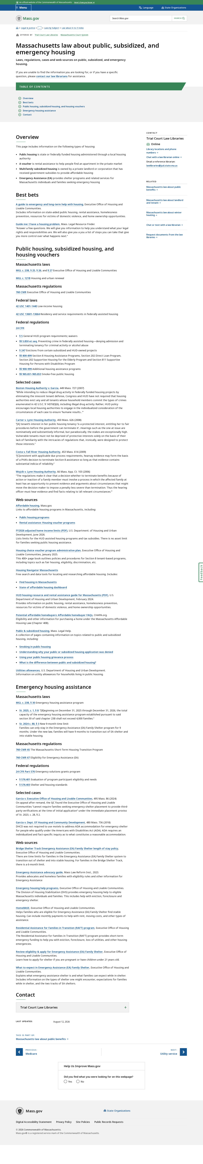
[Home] (17, 28)
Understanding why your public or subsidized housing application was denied (66, 652)
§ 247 (22, 350)
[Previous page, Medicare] (19, 1052)
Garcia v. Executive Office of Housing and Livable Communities (54, 798)
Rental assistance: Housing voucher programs (47, 522)
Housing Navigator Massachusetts (37, 570)
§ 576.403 (24, 784)
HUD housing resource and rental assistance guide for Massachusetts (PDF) (62, 595)
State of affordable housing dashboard (43, 587)
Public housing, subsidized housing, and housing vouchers (54, 106)
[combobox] (148, 18)
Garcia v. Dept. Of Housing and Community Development (50, 822)
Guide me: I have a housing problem (38, 224)
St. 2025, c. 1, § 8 (29, 710)
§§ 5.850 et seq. (28, 341)
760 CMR (21, 292)
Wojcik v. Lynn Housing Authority (36, 471)
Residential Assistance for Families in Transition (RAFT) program (55, 928)
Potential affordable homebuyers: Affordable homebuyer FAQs (54, 615)
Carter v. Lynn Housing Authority (36, 420)
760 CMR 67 (23, 757)
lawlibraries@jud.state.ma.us (161, 166)
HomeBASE (22, 908)
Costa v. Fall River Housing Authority (38, 451)
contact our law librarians (52, 76)
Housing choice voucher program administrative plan (48, 550)
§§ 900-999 (25, 369)
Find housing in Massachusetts (38, 582)
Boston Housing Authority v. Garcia (37, 388)
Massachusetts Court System (74, 35)
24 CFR (20, 328)
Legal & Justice (28, 28)
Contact (27, 114)
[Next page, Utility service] (183, 1052)
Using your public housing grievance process (46, 657)
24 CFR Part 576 (25, 771)
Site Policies (83, 1122)
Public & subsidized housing (32, 631)
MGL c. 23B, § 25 (25, 270)
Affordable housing (27, 505)
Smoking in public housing (35, 646)
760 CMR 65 (23, 749)
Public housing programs (34, 517)
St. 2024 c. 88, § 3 (29, 723)
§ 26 (38, 270)
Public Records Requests (108, 1122)
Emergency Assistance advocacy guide (39, 872)
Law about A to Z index (73, 28)
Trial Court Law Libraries (46, 35)
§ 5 (21, 336)
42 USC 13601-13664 (28, 314)
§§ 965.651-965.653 (30, 374)
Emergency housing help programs (37, 888)
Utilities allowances (28, 670)
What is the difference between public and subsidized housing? (57, 662)
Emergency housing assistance (39, 110)
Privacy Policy (64, 1122)
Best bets (28, 102)
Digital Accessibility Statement (34, 1122)
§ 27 (50, 270)
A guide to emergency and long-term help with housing (49, 204)
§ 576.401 (24, 779)
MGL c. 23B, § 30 (25, 702)
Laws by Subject (51, 28)
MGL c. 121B (23, 278)
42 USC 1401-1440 (26, 306)
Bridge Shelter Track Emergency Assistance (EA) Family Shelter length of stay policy (67, 848)
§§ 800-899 (25, 355)
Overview (28, 98)
